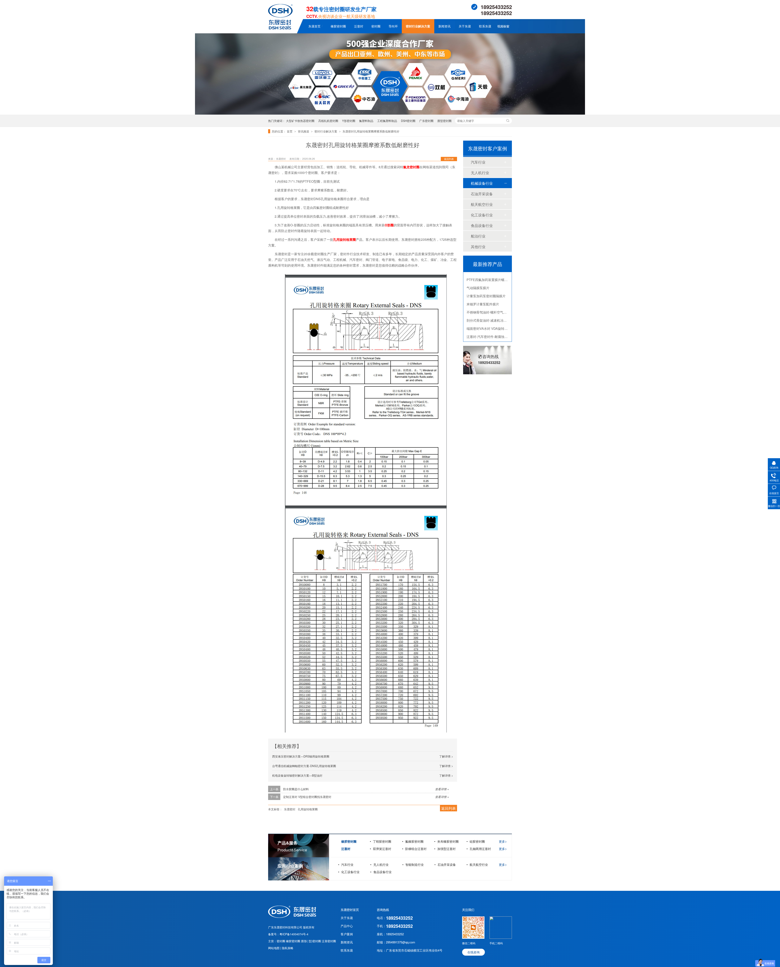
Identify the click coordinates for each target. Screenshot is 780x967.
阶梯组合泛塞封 (416, 849)
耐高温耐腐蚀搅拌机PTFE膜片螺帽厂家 (495, 333)
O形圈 (389, 225)
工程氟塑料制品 (387, 121)
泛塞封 (358, 26)
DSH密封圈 (408, 121)
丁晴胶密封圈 (382, 841)
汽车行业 (478, 162)
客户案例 (347, 934)
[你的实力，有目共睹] (390, 113)
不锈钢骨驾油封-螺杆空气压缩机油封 (493, 292)
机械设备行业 (482, 183)
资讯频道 (304, 131)
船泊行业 (478, 236)
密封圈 (375, 26)
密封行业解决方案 (418, 26)
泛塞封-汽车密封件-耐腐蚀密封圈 (490, 317)
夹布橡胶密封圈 (448, 841)
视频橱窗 (503, 26)
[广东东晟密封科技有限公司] (280, 28)
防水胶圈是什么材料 (296, 789)
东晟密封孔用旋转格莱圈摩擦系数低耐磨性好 (370, 131)
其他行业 (478, 246)
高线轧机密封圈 (328, 121)
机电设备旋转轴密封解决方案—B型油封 (297, 775)
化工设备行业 (482, 214)
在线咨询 (473, 952)
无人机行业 (480, 172)
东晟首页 (314, 26)
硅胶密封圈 (477, 841)
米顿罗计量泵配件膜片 (483, 284)
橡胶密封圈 (338, 26)
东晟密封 (289, 809)
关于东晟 (465, 26)
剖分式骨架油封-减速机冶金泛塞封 (491, 300)
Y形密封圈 (348, 121)
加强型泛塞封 (446, 849)
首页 (290, 131)
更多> (503, 841)
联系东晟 (485, 26)
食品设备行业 (482, 225)
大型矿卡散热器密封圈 (300, 121)
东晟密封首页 (350, 909)
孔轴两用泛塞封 (480, 849)
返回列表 (449, 159)
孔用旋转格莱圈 (344, 239)
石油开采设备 (482, 193)
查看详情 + (442, 789)
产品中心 (347, 926)
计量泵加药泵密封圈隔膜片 (486, 276)
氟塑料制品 (366, 121)
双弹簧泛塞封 (382, 849)
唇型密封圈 (444, 121)
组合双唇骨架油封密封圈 (484, 325)
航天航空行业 (482, 204)
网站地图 (274, 948)
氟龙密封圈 (411, 167)
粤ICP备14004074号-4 (294, 934)
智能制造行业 (414, 864)
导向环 (393, 26)
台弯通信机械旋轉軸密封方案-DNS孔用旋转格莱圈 (304, 766)
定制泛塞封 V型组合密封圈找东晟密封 (307, 797)
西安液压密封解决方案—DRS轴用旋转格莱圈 (300, 756)
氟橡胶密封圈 (414, 841)
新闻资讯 (444, 26)
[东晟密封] (292, 917)
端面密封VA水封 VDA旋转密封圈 (490, 308)
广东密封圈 (426, 121)
